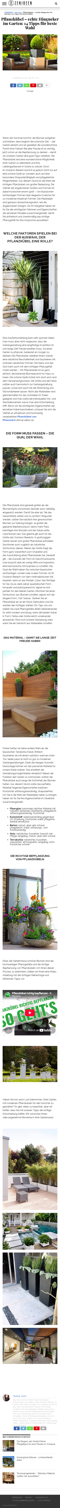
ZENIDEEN (8, 12)
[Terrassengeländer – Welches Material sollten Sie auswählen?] (8, 1478)
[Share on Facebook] (13, 84)
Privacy (28, 1497)
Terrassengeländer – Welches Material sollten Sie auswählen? (36, 1474)
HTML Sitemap (44, 1500)
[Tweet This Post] (20, 84)
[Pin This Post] (33, 84)
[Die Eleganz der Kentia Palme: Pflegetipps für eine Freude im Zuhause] (8, 1446)
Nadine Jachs (20, 1396)
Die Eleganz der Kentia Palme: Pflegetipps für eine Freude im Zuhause (36, 1442)
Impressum (17, 1497)
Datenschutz (42, 1497)
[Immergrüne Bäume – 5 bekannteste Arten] (8, 1462)
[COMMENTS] (46, 84)
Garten (18, 12)
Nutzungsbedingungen (23, 1500)
